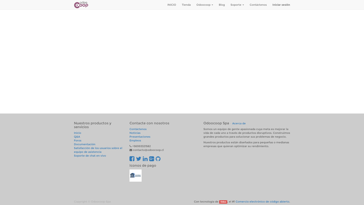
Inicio (77, 133)
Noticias (134, 133)
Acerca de (239, 123)
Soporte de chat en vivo (90, 155)
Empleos (135, 140)
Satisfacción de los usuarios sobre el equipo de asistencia (98, 150)
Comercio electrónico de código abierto (262, 201)
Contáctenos (138, 129)
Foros (77, 140)
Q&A (77, 136)
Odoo (223, 202)
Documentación (84, 144)
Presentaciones (139, 136)
